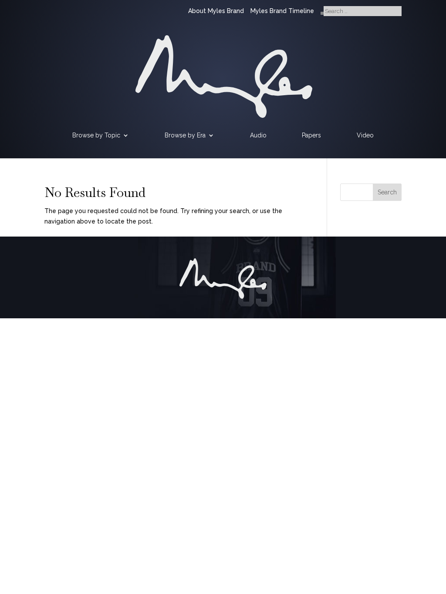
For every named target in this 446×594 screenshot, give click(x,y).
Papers (311, 135)
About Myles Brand (216, 10)
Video (365, 135)
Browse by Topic (96, 135)
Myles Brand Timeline (282, 10)
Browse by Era (185, 135)
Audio (258, 135)
